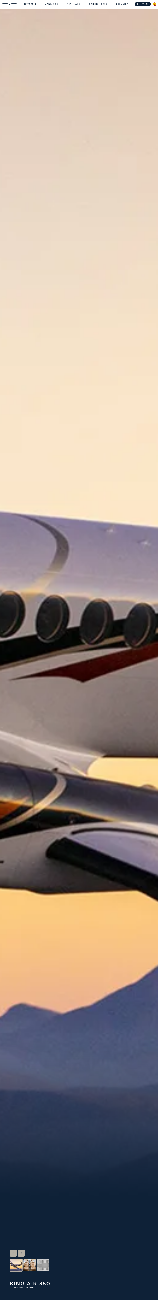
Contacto (143, 4)
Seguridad (123, 4)
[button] (30, 4)
